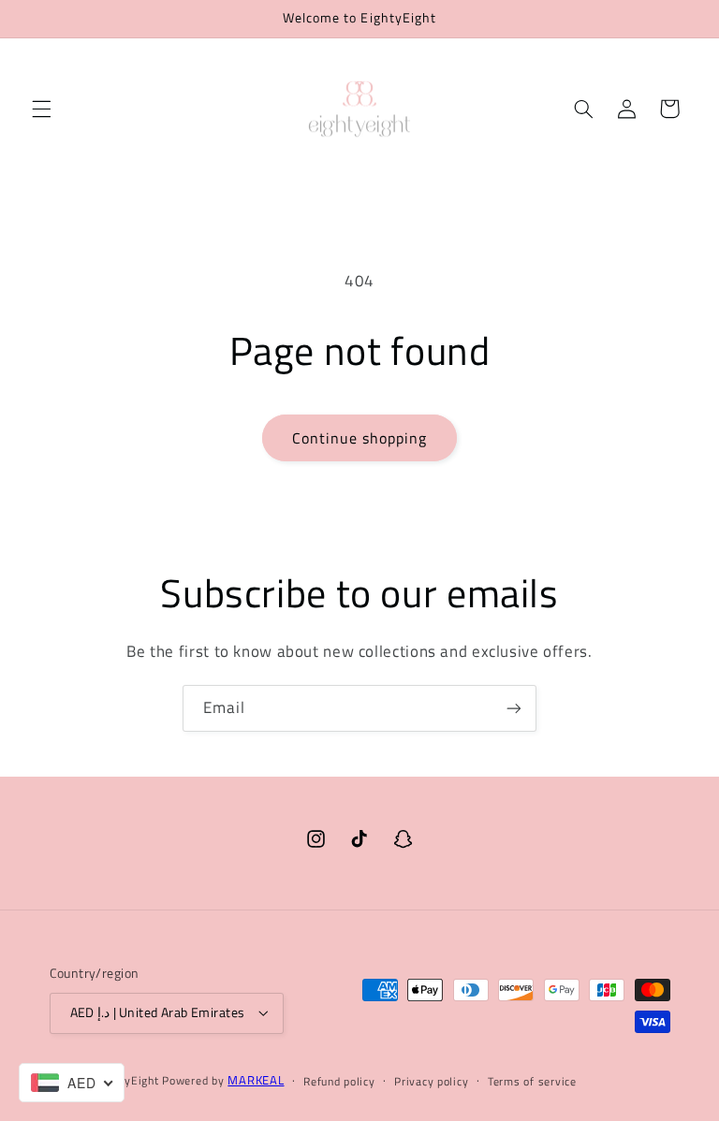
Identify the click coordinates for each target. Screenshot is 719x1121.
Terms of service (532, 1081)
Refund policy (339, 1081)
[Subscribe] (514, 708)
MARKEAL (255, 1080)
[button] (41, 108)
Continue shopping (360, 438)
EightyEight (127, 1080)
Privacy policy (431, 1081)
